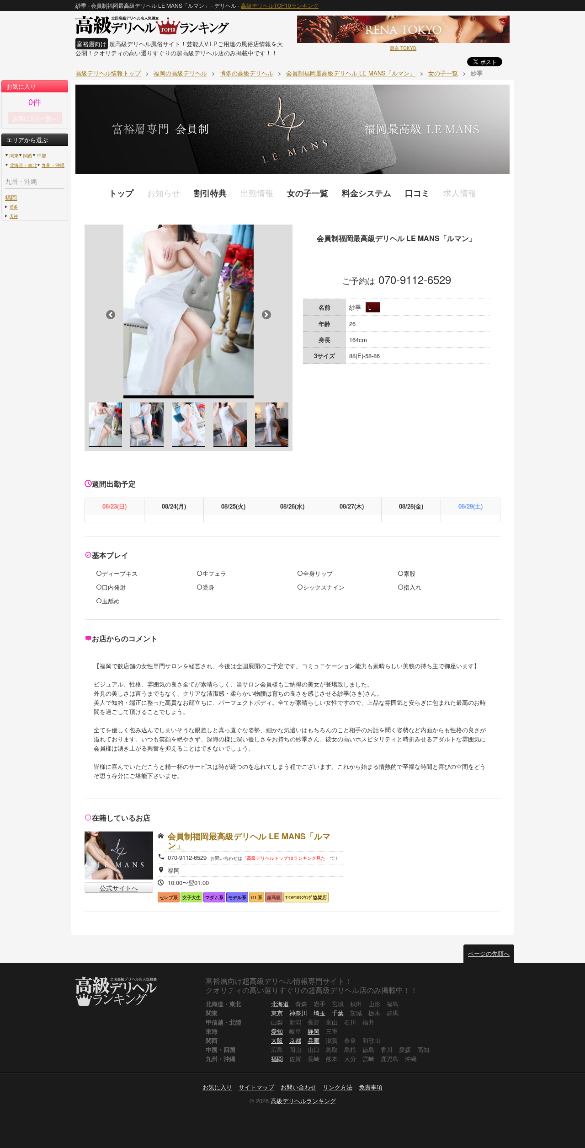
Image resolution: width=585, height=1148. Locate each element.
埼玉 (319, 1013)
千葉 (338, 1013)
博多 (14, 207)
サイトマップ (256, 1087)
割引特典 (210, 193)
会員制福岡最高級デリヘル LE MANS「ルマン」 (249, 840)
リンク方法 (337, 1087)
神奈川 (298, 1013)
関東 (14, 155)
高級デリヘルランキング (303, 1100)
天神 (14, 216)
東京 (277, 1013)
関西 (27, 155)
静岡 (313, 1031)
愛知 (277, 1031)
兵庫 (313, 1040)
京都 (295, 1040)
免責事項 (371, 1087)
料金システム (366, 193)
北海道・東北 (23, 165)
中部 (41, 155)
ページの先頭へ (489, 953)
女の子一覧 (307, 193)
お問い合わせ (298, 1087)
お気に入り (217, 1087)
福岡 (11, 197)
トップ (121, 193)
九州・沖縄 (53, 165)
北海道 (280, 1003)
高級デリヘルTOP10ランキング (280, 5)
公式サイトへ (119, 887)
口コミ (417, 193)
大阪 (277, 1040)
